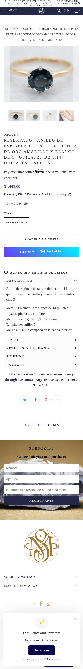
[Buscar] (59, 11)
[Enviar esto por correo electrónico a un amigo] (56, 399)
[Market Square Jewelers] (41, 11)
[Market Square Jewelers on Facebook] (41, 604)
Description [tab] (19, 280)
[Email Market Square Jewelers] (34, 604)
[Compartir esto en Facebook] (35, 399)
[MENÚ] (2, 11)
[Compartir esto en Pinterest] (46, 399)
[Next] (76, 75)
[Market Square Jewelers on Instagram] (49, 604)
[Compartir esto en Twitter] (24, 399)
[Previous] (7, 75)
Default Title (16, 222)
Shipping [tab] (15, 356)
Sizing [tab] (13, 340)
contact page (33, 380)
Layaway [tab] (15, 364)
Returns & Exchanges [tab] (30, 348)
